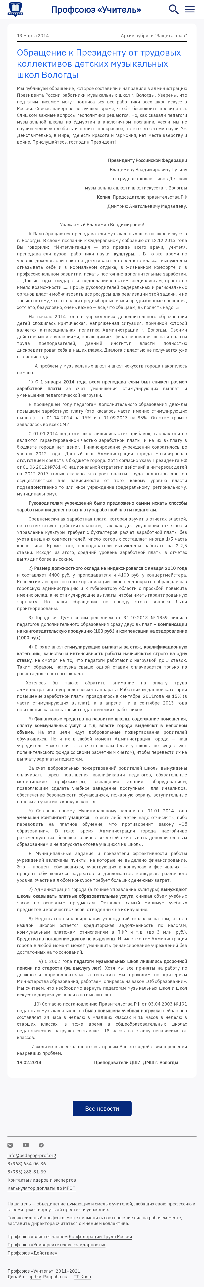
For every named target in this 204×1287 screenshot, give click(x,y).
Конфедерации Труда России (100, 1236)
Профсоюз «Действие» (32, 1253)
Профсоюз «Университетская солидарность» (56, 1245)
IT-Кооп (82, 1277)
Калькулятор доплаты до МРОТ (41, 1188)
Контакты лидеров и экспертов (41, 1180)
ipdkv (35, 1277)
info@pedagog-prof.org (31, 1155)
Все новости (102, 1108)
